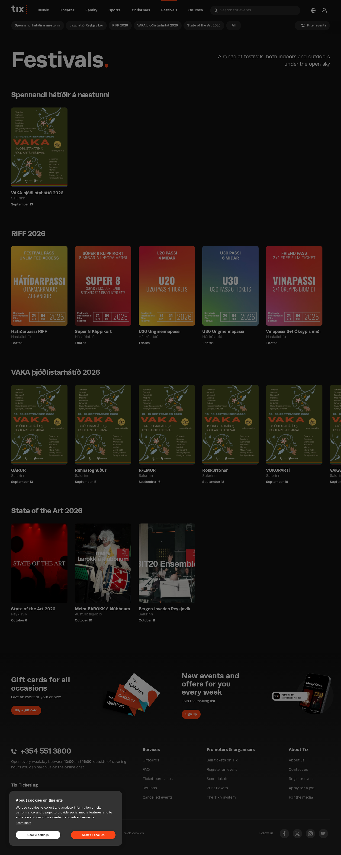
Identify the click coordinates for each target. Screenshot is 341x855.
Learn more (23, 823)
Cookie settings (38, 835)
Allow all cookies (93, 835)
